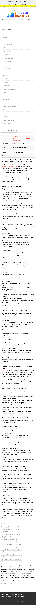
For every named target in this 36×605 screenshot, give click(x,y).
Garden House (7, 68)
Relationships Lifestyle (9, 106)
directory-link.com (20, 594)
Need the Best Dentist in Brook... (11, 542)
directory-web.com (11, 6)
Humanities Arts (7, 72)
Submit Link (12, 19)
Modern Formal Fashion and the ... (11, 534)
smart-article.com (6, 600)
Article (3, 131)
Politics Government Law (10, 89)
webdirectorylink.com (20, 596)
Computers (6, 41)
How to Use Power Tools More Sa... (12, 559)
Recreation (6, 96)
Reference (6, 99)
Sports (5, 117)
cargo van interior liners (9, 167)
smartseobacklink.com (24, 6)
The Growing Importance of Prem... (12, 544)
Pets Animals (6, 86)
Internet (5, 75)
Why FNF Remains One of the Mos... (12, 532)
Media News (6, 82)
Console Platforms (8, 44)
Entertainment (7, 51)
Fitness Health (7, 61)
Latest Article (17, 22)
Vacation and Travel (8, 120)
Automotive (6, 34)
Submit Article (23, 19)
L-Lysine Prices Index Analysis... (11, 549)
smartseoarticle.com (7, 596)
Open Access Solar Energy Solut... (11, 547)
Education (6, 48)
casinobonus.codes (6, 583)
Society (5, 113)
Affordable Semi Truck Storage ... (11, 562)
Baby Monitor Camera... (8, 537)
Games (5, 65)
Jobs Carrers (6, 79)
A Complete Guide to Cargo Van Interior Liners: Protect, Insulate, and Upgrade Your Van (22, 138)
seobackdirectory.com (7, 598)
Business (5, 37)
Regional (5, 103)
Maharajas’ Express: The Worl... (10, 527)
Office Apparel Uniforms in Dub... (11, 557)
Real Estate (6, 92)
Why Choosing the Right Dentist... (11, 552)
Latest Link (6, 22)
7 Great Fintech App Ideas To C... (11, 554)
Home (4, 19)
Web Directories (7, 123)
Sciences (5, 110)
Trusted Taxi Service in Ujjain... (10, 539)
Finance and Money (8, 58)
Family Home (6, 54)
